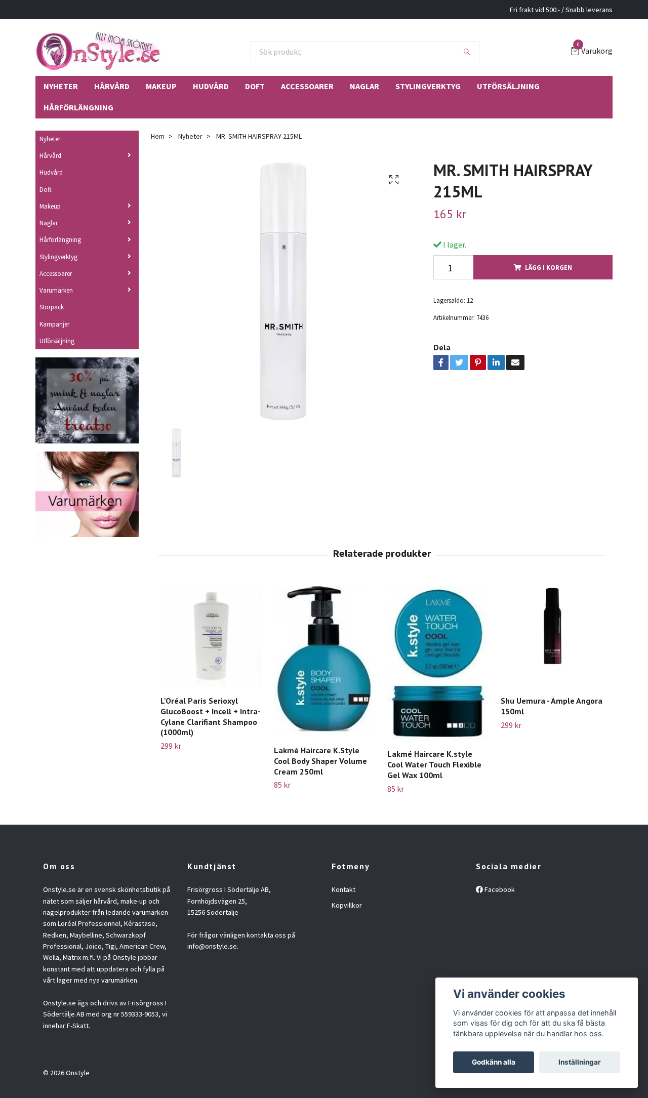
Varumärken (56, 290)
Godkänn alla (493, 1062)
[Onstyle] (97, 51)
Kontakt (343, 889)
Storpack (51, 307)
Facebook (499, 889)
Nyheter (61, 86)
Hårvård (112, 86)
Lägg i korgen (548, 267)
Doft (255, 86)
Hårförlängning (78, 107)
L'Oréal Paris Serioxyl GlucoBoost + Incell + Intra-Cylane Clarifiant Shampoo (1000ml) (210, 716)
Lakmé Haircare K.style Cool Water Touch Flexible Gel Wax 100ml (434, 764)
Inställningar (579, 1062)
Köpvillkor (347, 905)
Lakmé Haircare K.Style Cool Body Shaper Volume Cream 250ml (320, 761)
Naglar (364, 86)
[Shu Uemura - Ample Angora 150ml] (551, 636)
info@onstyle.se (212, 946)
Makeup (161, 86)
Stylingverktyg (428, 86)
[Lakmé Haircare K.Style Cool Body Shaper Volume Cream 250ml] (325, 661)
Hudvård (211, 86)
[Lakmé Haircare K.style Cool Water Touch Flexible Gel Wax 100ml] (438, 663)
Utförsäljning (508, 86)
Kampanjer (54, 324)
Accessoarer (307, 86)
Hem (158, 136)
